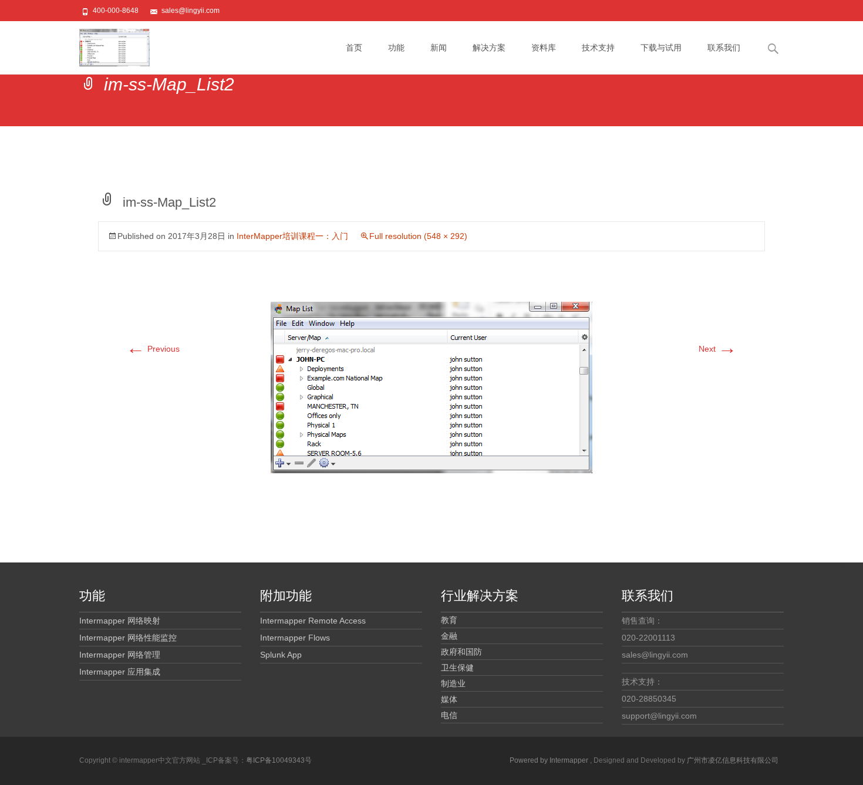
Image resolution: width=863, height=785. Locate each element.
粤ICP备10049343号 (279, 760)
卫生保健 (457, 667)
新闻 (438, 47)
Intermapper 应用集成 (119, 671)
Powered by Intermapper (550, 760)
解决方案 (489, 47)
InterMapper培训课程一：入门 (292, 236)
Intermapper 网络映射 (119, 620)
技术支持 (598, 47)
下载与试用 (661, 47)
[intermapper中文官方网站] (105, 44)
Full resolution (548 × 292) (418, 236)
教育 (449, 620)
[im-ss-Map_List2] (431, 387)
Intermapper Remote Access (313, 620)
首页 (354, 47)
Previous (153, 348)
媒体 (449, 699)
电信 (449, 715)
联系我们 (723, 47)
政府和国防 (461, 651)
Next (718, 348)
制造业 (453, 683)
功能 (396, 47)
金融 (449, 636)
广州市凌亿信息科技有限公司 (732, 760)
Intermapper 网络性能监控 (128, 637)
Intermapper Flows (295, 637)
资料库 (543, 47)
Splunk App (281, 654)
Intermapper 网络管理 (119, 654)
